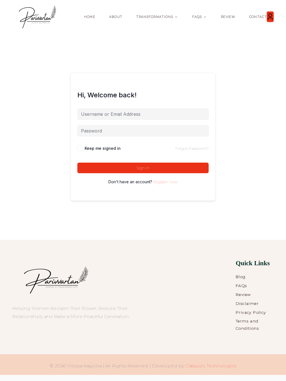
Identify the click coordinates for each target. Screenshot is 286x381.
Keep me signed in (103, 148)
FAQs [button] (197, 17)
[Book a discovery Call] (270, 16)
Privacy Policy (251, 312)
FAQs (241, 285)
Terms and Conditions (247, 325)
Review (228, 17)
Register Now (165, 181)
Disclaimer (247, 303)
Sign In (143, 167)
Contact (258, 17)
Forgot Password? (192, 148)
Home (89, 17)
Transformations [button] (154, 17)
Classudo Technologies (210, 365)
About (116, 17)
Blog (241, 276)
